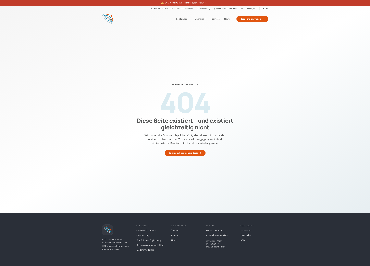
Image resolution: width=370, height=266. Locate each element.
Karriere (215, 19)
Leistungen (181, 19)
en (267, 8)
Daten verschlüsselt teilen (226, 8)
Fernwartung (205, 8)
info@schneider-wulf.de (183, 8)
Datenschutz (246, 235)
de (263, 8)
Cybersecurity (142, 235)
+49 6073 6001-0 (161, 8)
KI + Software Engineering (148, 240)
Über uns (199, 19)
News (227, 19)
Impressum (245, 230)
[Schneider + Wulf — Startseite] (107, 19)
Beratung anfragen (251, 19)
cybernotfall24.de (199, 3)
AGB (242, 240)
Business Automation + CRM (149, 245)
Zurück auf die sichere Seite (183, 153)
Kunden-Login (249, 8)
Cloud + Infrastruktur (146, 230)
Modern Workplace (145, 249)
